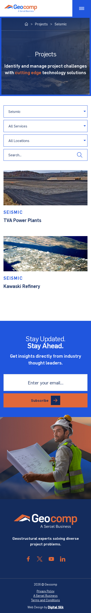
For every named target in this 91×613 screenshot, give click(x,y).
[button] (79, 155)
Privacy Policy (45, 591)
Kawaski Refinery (22, 286)
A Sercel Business (45, 596)
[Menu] (81, 8)
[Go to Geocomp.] (26, 24)
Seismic (13, 212)
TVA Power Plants (22, 220)
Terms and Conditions (45, 600)
